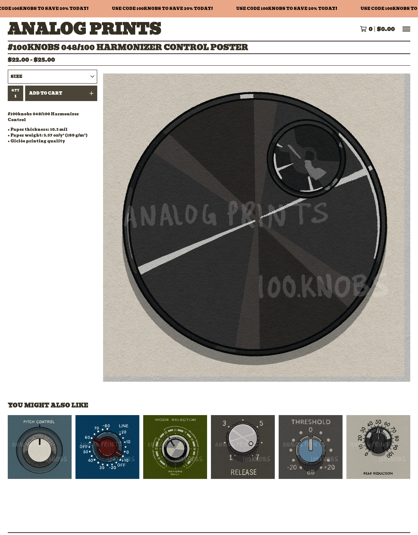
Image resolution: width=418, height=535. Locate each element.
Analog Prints (84, 29)
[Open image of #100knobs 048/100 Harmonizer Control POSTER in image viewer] (256, 227)
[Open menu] (406, 29)
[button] (209, 8)
